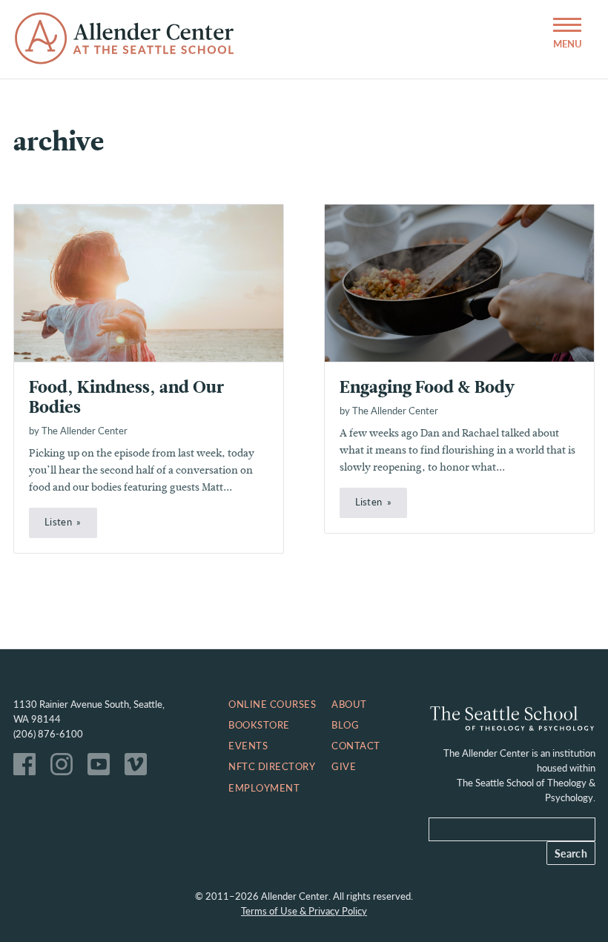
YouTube (102, 768)
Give (343, 766)
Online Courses (272, 704)
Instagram (65, 768)
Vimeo (139, 768)
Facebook (28, 768)
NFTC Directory (271, 766)
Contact (355, 745)
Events (248, 745)
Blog (345, 725)
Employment (264, 788)
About (349, 704)
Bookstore (259, 725)
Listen (58, 521)
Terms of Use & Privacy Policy (304, 911)
